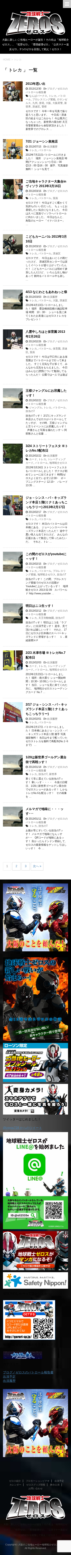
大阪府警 (57, 103)
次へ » (37, 866)
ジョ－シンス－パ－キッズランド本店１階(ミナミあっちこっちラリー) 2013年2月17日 (47, 502)
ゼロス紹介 (15, 1481)
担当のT (30, 411)
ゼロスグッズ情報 (35, 1484)
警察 (44, 106)
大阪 (48, 103)
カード (33, 459)
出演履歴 (52, 146)
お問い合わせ (35, 1488)
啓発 (41, 103)
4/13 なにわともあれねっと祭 (46, 292)
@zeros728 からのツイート (22, 1127)
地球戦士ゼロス (58, 462)
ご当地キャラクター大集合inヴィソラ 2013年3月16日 (46, 184)
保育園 (57, 348)
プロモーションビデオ (38, 1481)
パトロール (44, 150)
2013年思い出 (35, 83)
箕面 (55, 198)
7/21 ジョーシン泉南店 (42, 141)
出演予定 (9, 1376)
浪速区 (36, 106)
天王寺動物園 (46, 617)
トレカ (52, 95)
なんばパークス (38, 95)
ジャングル (35, 407)
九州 (34, 103)
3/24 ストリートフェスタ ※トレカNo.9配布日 (47, 448)
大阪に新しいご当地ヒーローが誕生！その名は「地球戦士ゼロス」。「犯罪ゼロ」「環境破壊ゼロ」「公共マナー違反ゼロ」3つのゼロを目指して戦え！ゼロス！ (35, 1529)
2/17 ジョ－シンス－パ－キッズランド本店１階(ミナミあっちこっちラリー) (47, 709)
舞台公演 (55, 1484)
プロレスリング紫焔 (43, 99)
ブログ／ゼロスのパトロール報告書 (28, 1372)
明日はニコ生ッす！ (40, 605)
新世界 (53, 774)
